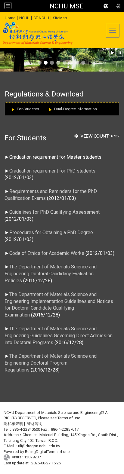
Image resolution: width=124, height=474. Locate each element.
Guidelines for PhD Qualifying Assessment (54, 212)
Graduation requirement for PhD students (52, 171)
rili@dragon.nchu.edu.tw (39, 446)
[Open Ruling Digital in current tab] (8, 457)
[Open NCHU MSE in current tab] (36, 33)
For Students (28, 109)
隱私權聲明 (13, 423)
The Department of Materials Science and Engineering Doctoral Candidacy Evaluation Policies (51, 273)
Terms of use (68, 418)
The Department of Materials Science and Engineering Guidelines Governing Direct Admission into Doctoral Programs (59, 335)
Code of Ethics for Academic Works (47, 253)
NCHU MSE (66, 6)
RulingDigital (36, 451)
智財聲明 (34, 423)
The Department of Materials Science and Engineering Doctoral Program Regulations (51, 363)
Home (10, 18)
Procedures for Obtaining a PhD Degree (51, 232)
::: (2, 17)
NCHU (24, 18)
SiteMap (60, 18)
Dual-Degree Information (75, 109)
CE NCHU (41, 18)
